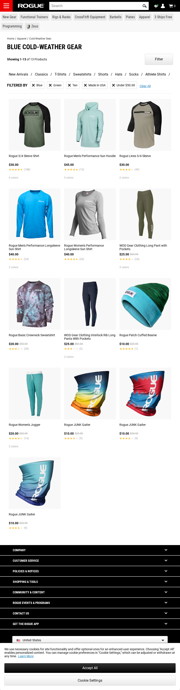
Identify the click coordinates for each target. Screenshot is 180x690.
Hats (118, 74)
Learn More (26, 656)
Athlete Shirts (155, 74)
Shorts (103, 74)
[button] (144, 6)
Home (10, 38)
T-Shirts (60, 74)
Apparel (21, 38)
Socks (134, 74)
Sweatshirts (82, 74)
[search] (99, 6)
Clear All (145, 86)
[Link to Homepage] (31, 5)
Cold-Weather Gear (40, 38)
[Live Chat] (157, 6)
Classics (41, 74)
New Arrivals (18, 74)
